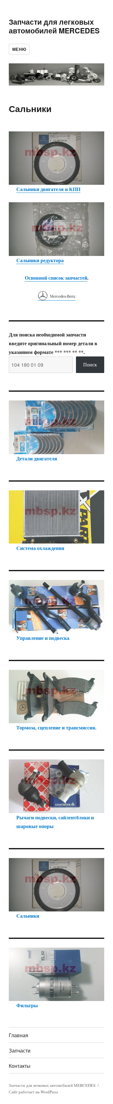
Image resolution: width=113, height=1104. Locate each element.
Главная (18, 1035)
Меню (19, 49)
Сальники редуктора (40, 260)
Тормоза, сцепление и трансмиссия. (56, 727)
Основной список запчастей (56, 277)
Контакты (19, 1065)
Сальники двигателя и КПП (48, 189)
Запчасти (19, 1050)
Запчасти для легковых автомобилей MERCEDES (54, 26)
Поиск (90, 364)
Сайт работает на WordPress (33, 1092)
